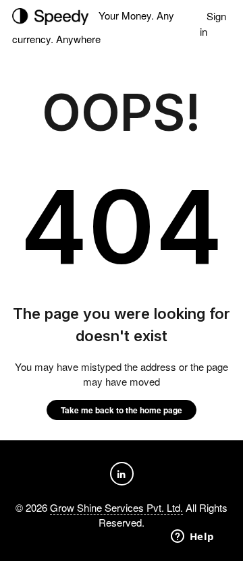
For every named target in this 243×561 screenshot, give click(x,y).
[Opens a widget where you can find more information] (192, 537)
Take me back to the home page (121, 410)
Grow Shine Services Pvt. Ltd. (116, 507)
